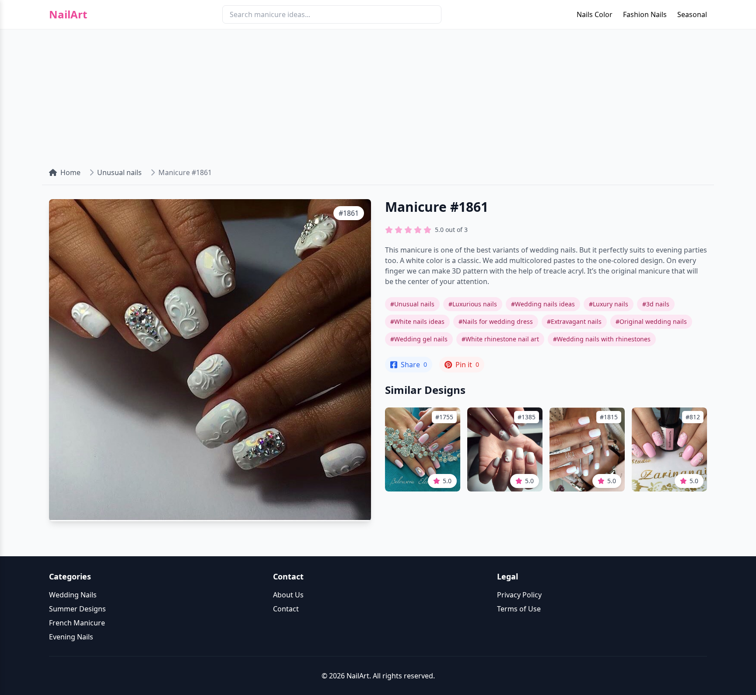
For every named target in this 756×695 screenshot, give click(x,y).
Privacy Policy (519, 595)
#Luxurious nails (472, 304)
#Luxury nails (608, 304)
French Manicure (77, 623)
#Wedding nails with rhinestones (602, 339)
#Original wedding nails (651, 321)
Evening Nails (71, 637)
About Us (288, 595)
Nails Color (594, 14)
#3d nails (655, 304)
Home (70, 172)
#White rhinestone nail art (500, 339)
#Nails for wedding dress (495, 321)
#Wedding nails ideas (543, 304)
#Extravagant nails (574, 321)
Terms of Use (519, 609)
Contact (286, 609)
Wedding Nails (73, 595)
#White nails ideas (417, 321)
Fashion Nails (645, 14)
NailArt (68, 14)
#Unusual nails (412, 304)
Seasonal (692, 14)
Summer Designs (77, 609)
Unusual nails (119, 172)
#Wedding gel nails (419, 339)
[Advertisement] (378, 94)
